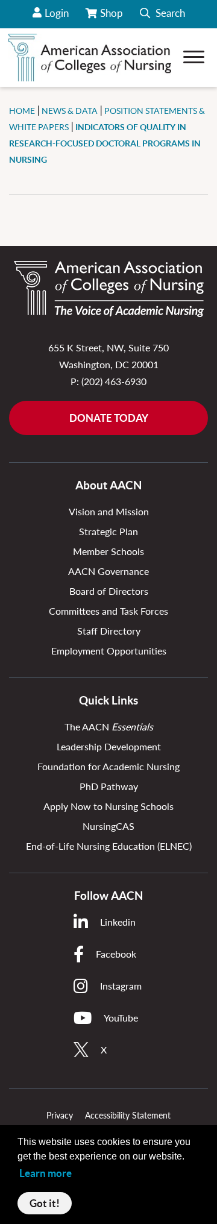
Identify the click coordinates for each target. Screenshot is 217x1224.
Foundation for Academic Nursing (108, 766)
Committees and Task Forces (108, 611)
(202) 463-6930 (113, 381)
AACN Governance (108, 571)
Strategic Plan (108, 531)
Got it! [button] (45, 1203)
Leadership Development (109, 746)
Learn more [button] (45, 1173)
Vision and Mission (109, 511)
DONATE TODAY (108, 418)
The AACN (108, 726)
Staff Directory (108, 630)
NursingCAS (108, 826)
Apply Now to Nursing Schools (108, 806)
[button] (162, 14)
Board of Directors (108, 591)
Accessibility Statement (128, 1115)
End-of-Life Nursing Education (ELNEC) (109, 846)
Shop (112, 17)
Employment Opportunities (108, 650)
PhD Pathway (109, 786)
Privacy (59, 1115)
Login (57, 13)
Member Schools (108, 551)
